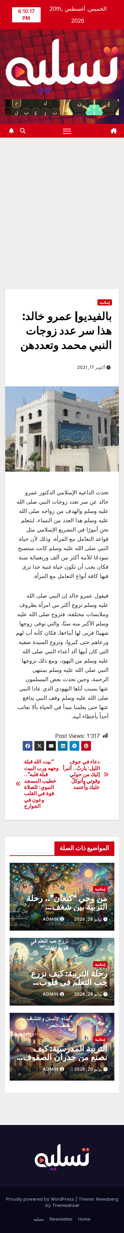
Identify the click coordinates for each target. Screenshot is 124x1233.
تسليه (38, 1219)
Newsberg (107, 1199)
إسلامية (105, 302)
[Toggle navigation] (67, 131)
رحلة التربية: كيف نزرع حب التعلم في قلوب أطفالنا (69, 982)
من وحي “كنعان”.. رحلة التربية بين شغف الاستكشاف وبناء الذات (67, 906)
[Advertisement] (62, 203)
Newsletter (61, 1219)
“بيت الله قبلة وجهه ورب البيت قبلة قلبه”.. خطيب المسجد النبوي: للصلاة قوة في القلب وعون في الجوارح (41, 784)
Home (84, 1219)
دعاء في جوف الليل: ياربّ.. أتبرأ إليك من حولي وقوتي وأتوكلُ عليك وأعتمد (81, 774)
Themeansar (66, 1205)
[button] (22, 130)
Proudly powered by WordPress (40, 1199)
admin (51, 919)
